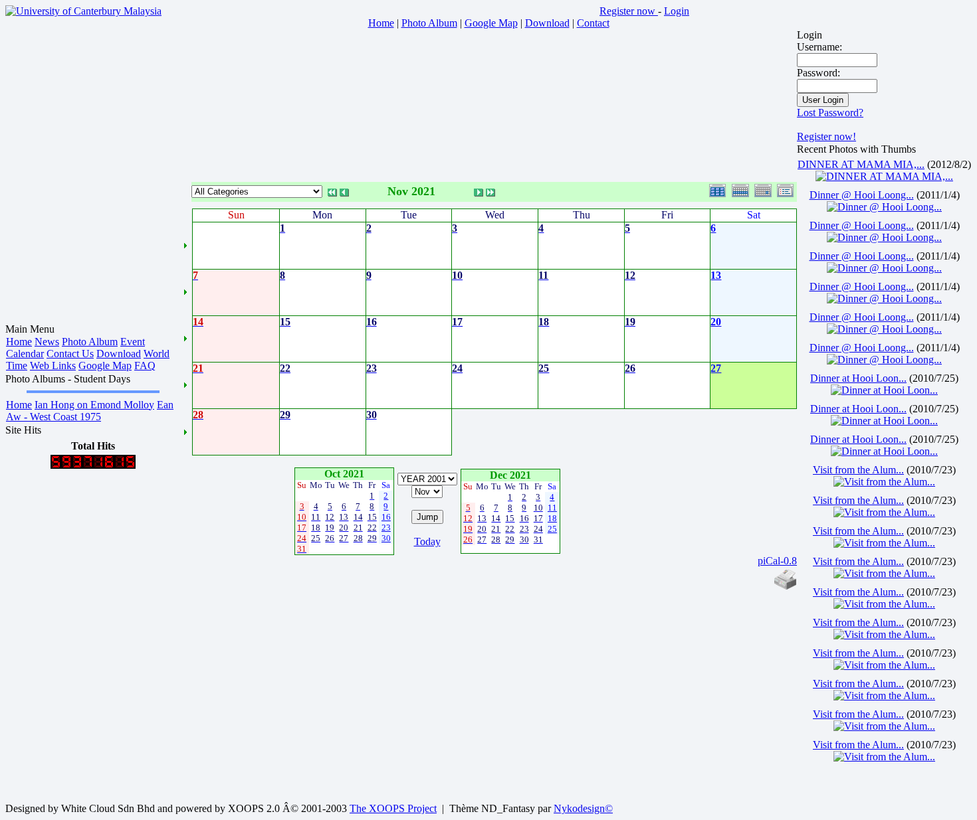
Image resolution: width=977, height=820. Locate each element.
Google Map (105, 365)
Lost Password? (830, 112)
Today (427, 541)
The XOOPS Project (393, 808)
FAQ (145, 365)
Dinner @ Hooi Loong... (862, 195)
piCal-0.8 (777, 560)
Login (676, 11)
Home (19, 341)
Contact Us (70, 353)
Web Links (53, 365)
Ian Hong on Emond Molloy (94, 404)
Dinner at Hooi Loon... (858, 378)
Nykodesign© (583, 808)
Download (118, 353)
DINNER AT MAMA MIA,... (861, 164)
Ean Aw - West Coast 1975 (89, 410)
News (47, 341)
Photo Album (90, 341)
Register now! (826, 136)
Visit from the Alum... (858, 469)
